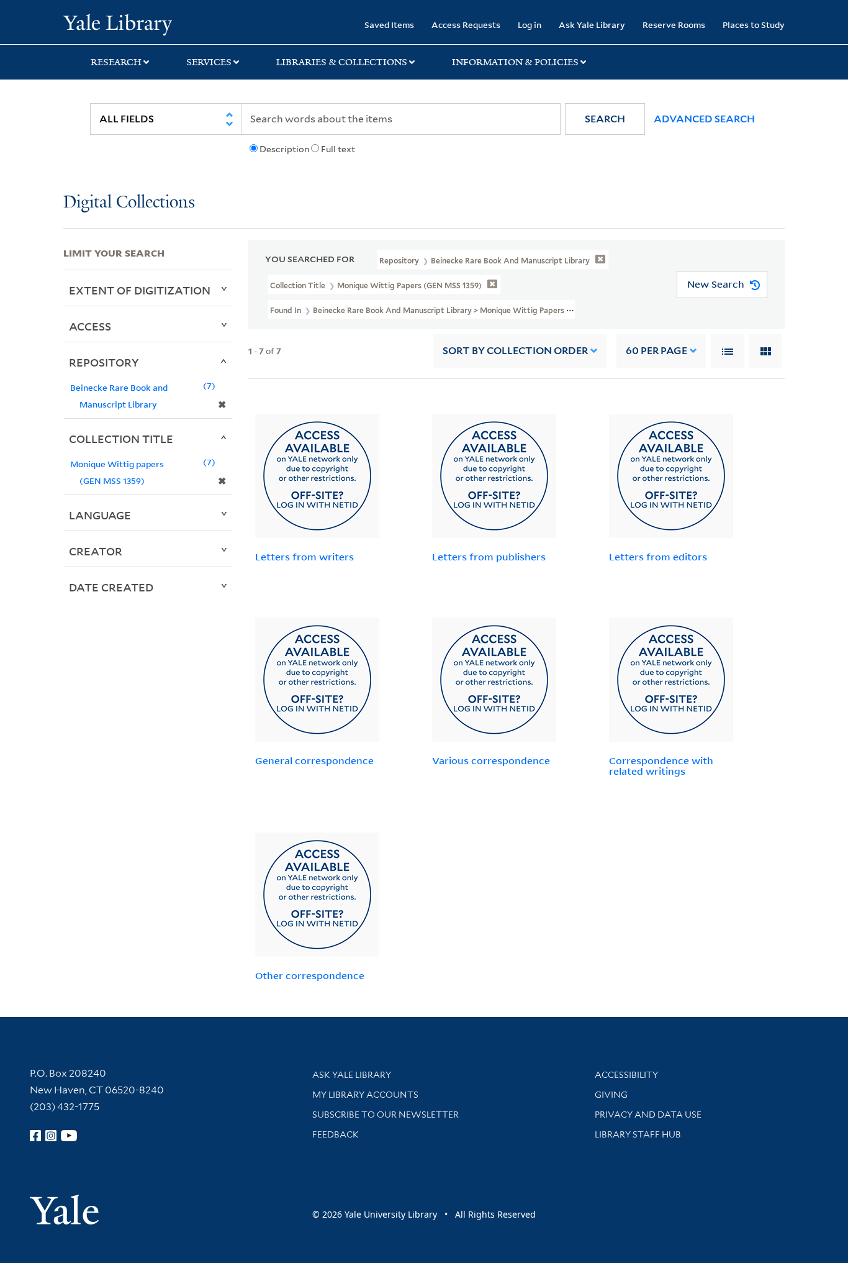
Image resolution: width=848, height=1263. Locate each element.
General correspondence (314, 760)
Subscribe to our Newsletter (385, 1114)
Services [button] (209, 62)
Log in (529, 24)
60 (656, 351)
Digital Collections (129, 202)
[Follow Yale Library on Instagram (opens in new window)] (50, 1135)
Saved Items (389, 24)
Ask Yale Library (592, 24)
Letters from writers (304, 556)
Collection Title (121, 438)
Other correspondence (309, 975)
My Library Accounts (365, 1095)
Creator (95, 551)
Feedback (335, 1134)
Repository (104, 362)
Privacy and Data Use (648, 1114)
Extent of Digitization (139, 290)
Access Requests (465, 24)
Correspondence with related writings (661, 765)
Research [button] (116, 62)
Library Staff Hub (638, 1134)
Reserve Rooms (674, 24)
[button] (605, 119)
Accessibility (626, 1075)
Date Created (111, 587)
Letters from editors (658, 556)
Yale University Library (117, 23)
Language (100, 515)
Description (284, 149)
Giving (611, 1095)
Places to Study (754, 24)
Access (90, 326)
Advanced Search (704, 119)
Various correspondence (491, 760)
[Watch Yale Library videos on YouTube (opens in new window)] (69, 1135)
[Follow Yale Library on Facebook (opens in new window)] (35, 1135)
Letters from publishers (489, 556)
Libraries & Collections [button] (341, 62)
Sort (515, 351)
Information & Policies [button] (515, 62)
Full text (338, 149)
